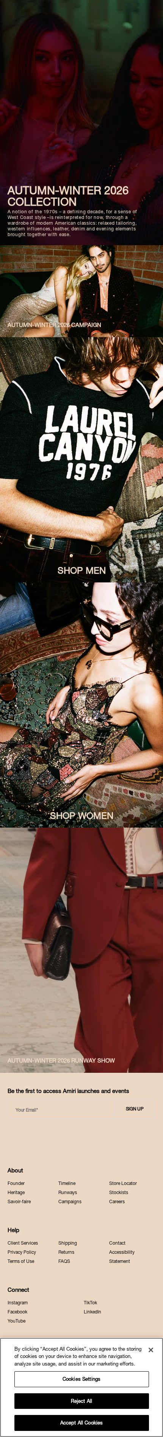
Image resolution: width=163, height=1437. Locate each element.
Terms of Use (21, 1261)
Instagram (18, 1302)
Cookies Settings (81, 1379)
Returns (66, 1252)
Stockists (118, 1192)
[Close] (151, 1350)
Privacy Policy (22, 1252)
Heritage (16, 1192)
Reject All (81, 1401)
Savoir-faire (19, 1201)
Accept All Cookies (81, 1423)
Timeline (66, 1183)
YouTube (16, 1321)
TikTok (90, 1302)
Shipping (67, 1243)
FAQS (64, 1261)
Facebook (17, 1312)
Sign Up (135, 1109)
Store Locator (123, 1183)
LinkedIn (92, 1312)
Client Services (23, 1243)
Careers (117, 1201)
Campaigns (70, 1201)
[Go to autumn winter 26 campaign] (81, 291)
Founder (16, 1183)
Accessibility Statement (122, 1257)
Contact (117, 1243)
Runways (67, 1192)
